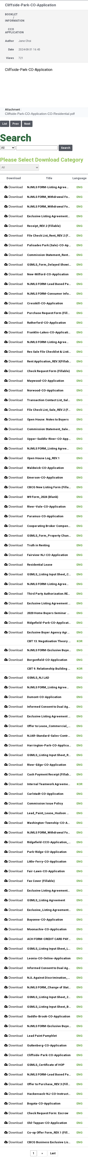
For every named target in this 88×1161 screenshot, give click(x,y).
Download (15, 187)
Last (53, 1153)
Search (65, 147)
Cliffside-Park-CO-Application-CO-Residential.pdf (40, 113)
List (4, 123)
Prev (15, 123)
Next (27, 123)
